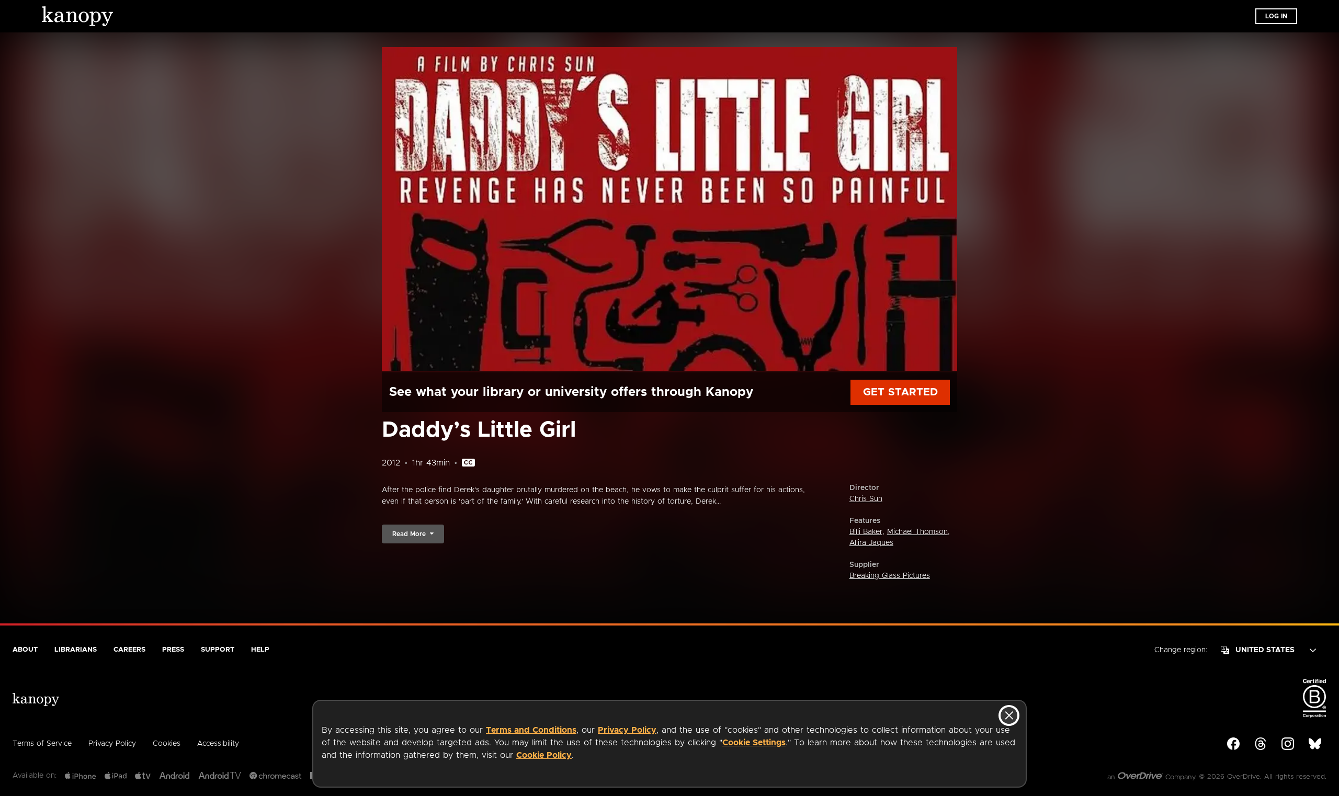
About (25, 649)
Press (173, 649)
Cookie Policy (544, 755)
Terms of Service (42, 743)
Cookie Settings (754, 742)
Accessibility (218, 743)
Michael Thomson (917, 532)
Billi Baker (865, 532)
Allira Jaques (871, 543)
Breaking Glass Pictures (889, 575)
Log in (1276, 16)
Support (217, 649)
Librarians (75, 649)
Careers (129, 649)
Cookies (166, 743)
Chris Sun (865, 499)
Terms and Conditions (531, 730)
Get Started (900, 392)
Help (260, 649)
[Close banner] (1009, 715)
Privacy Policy (627, 730)
